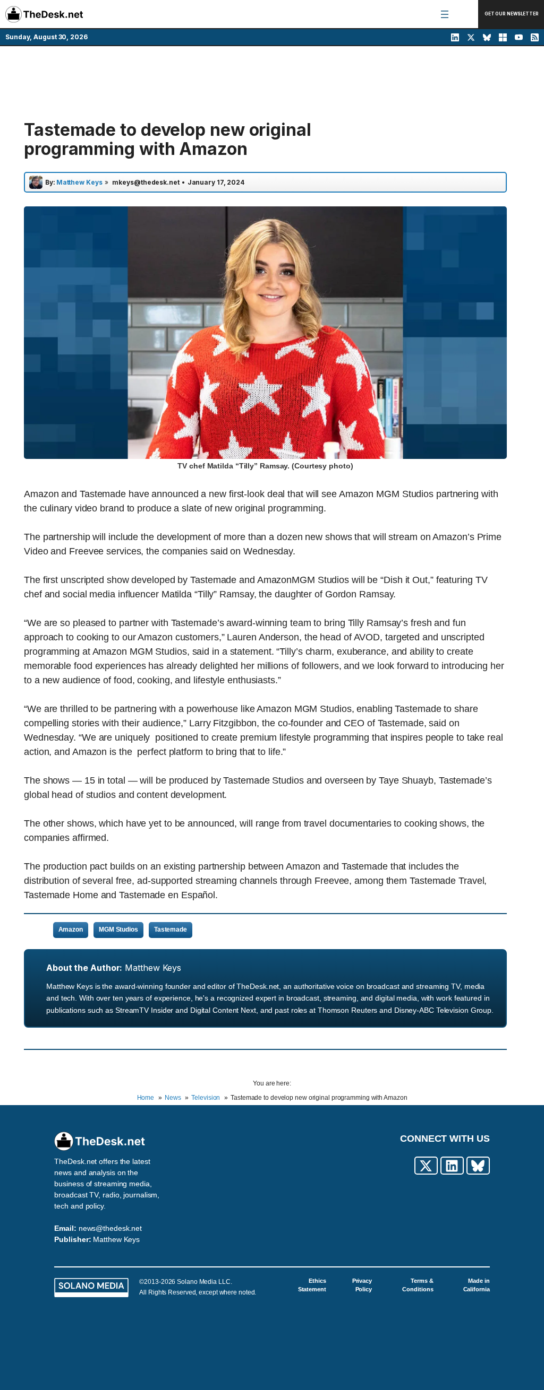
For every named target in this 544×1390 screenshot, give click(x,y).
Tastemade (170, 929)
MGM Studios (118, 929)
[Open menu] (444, 14)
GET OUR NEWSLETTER (511, 13)
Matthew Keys (153, 967)
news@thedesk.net (110, 1228)
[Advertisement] (272, 83)
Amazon (70, 929)
